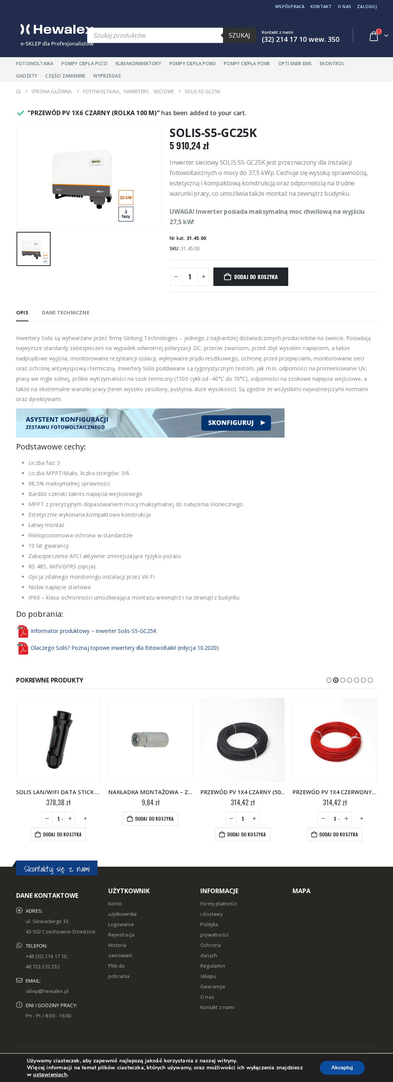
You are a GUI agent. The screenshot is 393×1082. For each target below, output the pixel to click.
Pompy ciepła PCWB (247, 63)
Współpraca (290, 6)
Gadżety (26, 76)
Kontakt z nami (217, 1007)
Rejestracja (121, 935)
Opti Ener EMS (295, 63)
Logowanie (121, 924)
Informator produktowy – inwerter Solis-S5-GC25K (94, 630)
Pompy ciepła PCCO (84, 63)
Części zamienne (65, 76)
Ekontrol (332, 63)
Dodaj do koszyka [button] (62, 834)
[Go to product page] (58, 740)
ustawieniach (50, 1074)
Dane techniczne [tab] (65, 312)
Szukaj (239, 35)
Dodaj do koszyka (256, 277)
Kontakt (321, 6)
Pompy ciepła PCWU (192, 63)
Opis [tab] (22, 312)
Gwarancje (212, 986)
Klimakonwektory (138, 63)
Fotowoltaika (34, 63)
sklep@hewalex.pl (47, 991)
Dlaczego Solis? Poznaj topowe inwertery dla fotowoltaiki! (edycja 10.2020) (125, 647)
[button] (328, 680)
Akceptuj (342, 1067)
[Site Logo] (48, 35)
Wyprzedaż (107, 76)
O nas (344, 6)
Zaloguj (367, 6)
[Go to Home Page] (18, 91)
